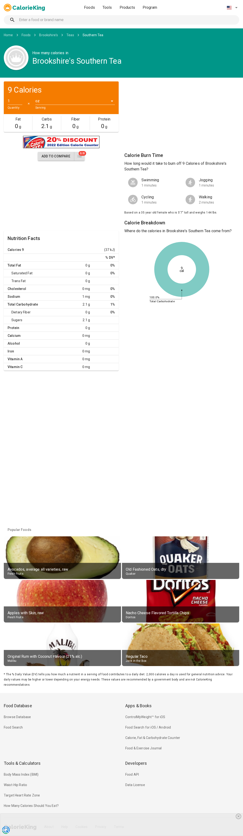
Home (8, 35)
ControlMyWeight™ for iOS (145, 717)
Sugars (16, 320)
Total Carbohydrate (23, 304)
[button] (232, 7)
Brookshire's (48, 35)
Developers (136, 763)
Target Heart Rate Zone (22, 795)
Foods (89, 7)
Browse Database (17, 717)
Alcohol (14, 343)
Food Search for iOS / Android (148, 727)
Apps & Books (138, 705)
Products (127, 7)
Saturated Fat (22, 273)
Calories (14, 250)
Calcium (14, 336)
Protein (13, 328)
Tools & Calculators (22, 763)
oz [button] (37, 101)
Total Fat (14, 265)
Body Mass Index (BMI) (21, 774)
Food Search (13, 727)
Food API (132, 774)
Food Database (18, 705)
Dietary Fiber (21, 312)
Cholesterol (17, 289)
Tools (107, 7)
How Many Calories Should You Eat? (31, 806)
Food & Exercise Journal (143, 748)
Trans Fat (18, 281)
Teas (70, 35)
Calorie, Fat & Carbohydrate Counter (152, 738)
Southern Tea (93, 35)
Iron (11, 351)
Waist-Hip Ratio (15, 785)
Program (150, 7)
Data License (135, 785)
